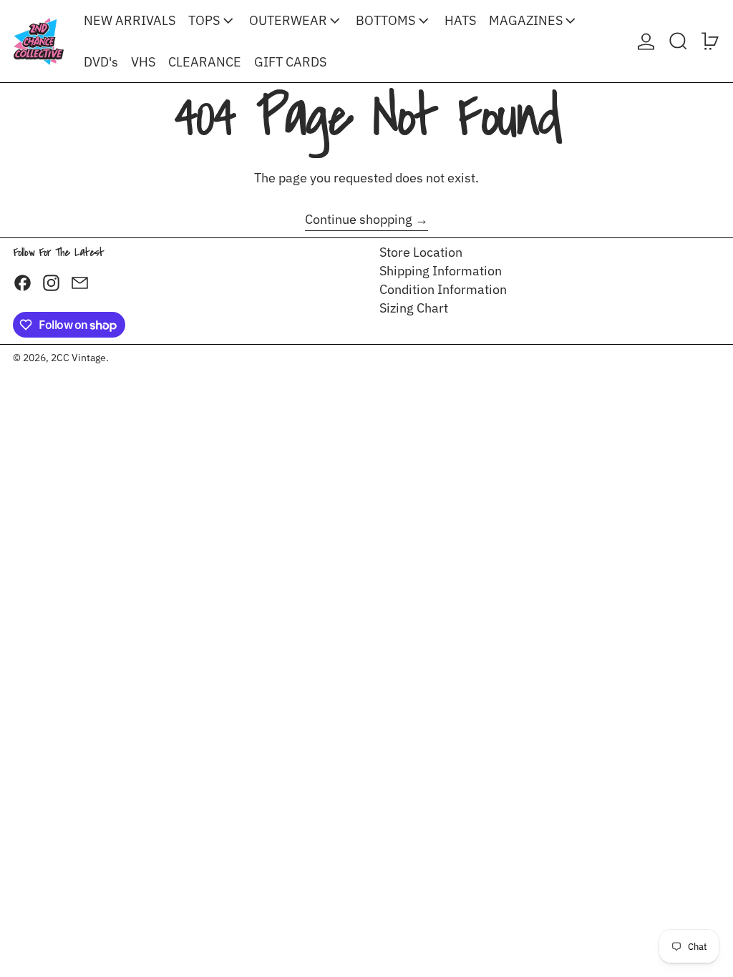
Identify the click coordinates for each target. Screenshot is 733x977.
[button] (678, 41)
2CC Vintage (78, 357)
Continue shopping (358, 219)
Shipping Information (440, 270)
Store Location (420, 252)
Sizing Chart (413, 308)
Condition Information (443, 289)
